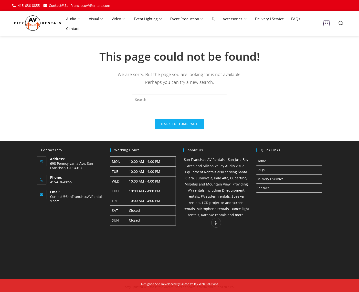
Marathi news (172, 287)
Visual (94, 18)
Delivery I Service (269, 18)
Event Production (184, 18)
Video (116, 18)
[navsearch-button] (341, 24)
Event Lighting (146, 18)
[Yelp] (216, 223)
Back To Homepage (179, 124)
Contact (72, 28)
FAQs (295, 18)
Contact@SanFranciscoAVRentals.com (76, 198)
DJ (213, 18)
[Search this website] (179, 99)
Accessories (232, 18)
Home (261, 161)
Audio (71, 18)
